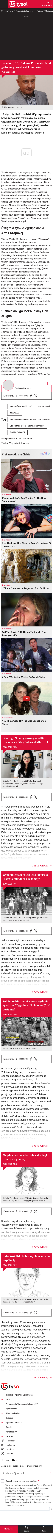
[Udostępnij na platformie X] (35, 395)
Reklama (9, 1436)
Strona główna (7, 11)
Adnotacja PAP (12, 1431)
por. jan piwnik (44, 406)
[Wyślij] (49, 1473)
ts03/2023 (14, 412)
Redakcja (9, 1418)
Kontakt (9, 1427)
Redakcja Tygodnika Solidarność (19, 1395)
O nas (8, 1399)
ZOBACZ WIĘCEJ (17, 432)
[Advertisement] (26, 36)
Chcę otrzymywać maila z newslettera (22, 1481)
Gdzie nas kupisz (13, 1413)
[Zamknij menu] (4, 4)
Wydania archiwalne (14, 1422)
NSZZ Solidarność (47, 4)
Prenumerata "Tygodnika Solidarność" (22, 1404)
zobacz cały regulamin (14, 1505)
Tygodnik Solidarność (25, 11)
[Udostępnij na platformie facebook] (31, 395)
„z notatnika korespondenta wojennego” (27, 425)
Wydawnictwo (11, 1408)
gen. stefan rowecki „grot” (21, 406)
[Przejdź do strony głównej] (18, 4)
